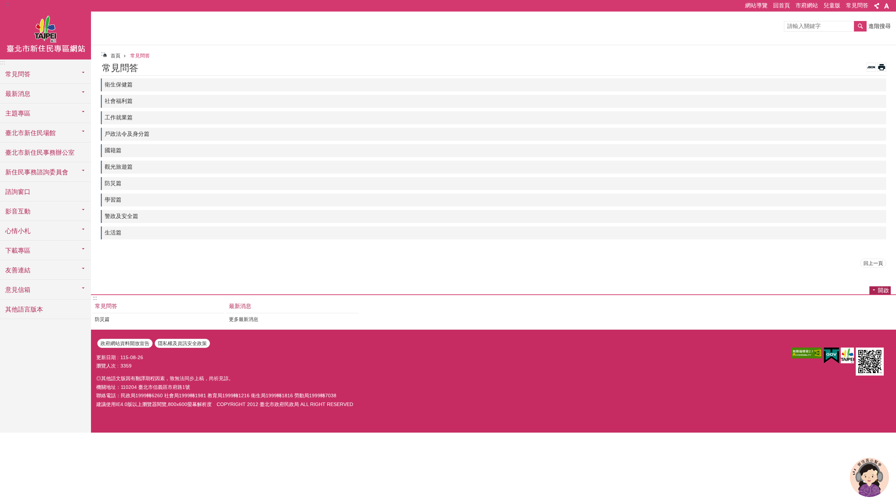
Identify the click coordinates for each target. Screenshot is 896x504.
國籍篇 (113, 150)
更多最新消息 (243, 319)
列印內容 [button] (881, 67)
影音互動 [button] (17, 211)
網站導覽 (756, 5)
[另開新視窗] (806, 353)
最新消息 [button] (17, 93)
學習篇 (113, 200)
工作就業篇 (119, 117)
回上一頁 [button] (873, 263)
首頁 (115, 55)
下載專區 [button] (17, 250)
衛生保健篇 (119, 85)
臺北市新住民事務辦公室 (40, 152)
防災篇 (113, 183)
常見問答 (857, 5)
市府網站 (807, 5)
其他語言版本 (24, 309)
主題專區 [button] (17, 113)
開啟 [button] (883, 290)
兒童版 (832, 5)
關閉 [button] (877, 6)
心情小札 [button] (17, 230)
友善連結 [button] (17, 270)
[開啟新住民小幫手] (869, 477)
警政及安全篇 (121, 216)
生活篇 (113, 233)
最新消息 (240, 306)
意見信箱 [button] (17, 289)
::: (7, 4)
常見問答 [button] (17, 74)
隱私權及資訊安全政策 (182, 343)
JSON (871, 67)
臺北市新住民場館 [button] (30, 133)
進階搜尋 (879, 26)
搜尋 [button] (860, 26)
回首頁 (781, 5)
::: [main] (103, 54)
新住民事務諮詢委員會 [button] (36, 172)
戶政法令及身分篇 (127, 134)
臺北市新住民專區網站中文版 (45, 34)
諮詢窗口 (17, 191)
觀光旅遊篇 (119, 167)
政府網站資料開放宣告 (124, 343)
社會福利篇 (119, 101)
